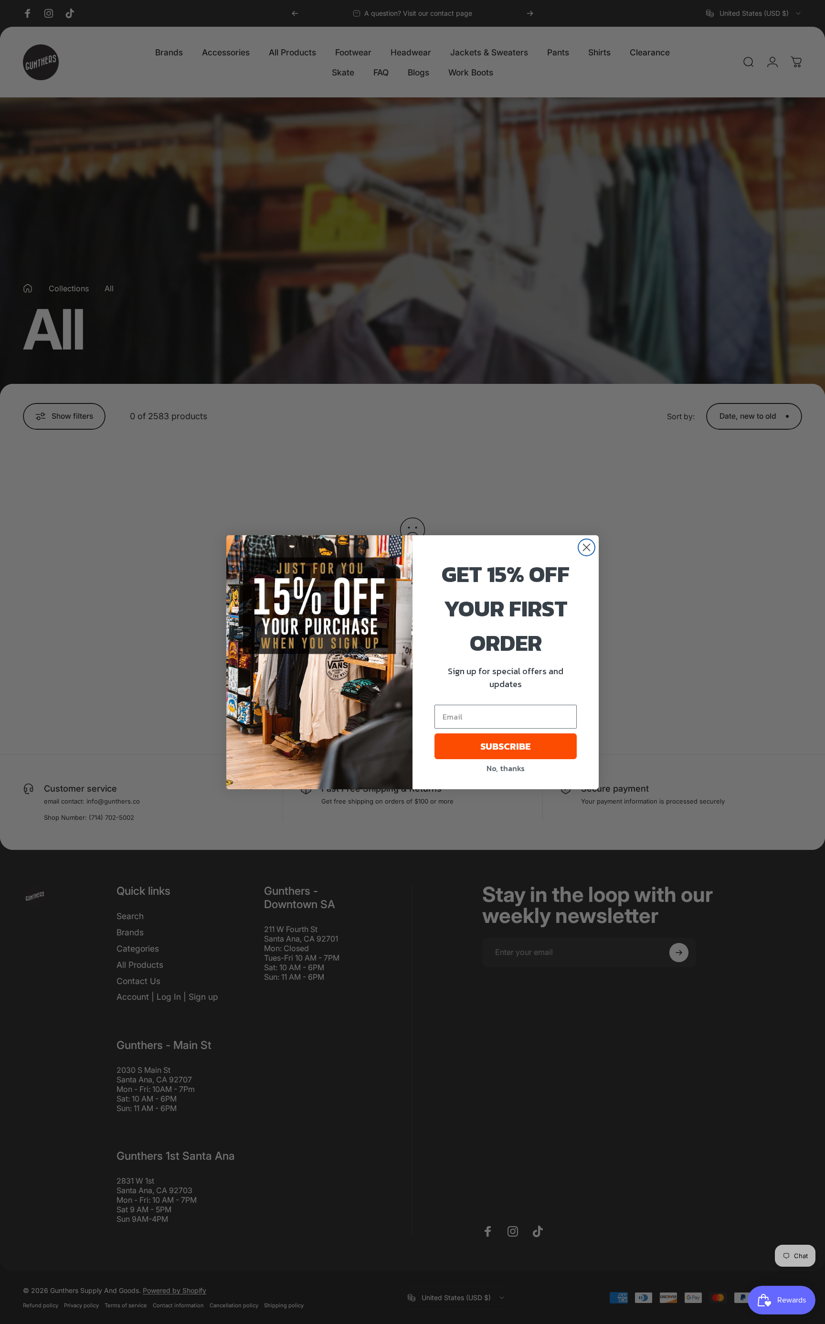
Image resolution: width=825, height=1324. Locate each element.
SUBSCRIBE (505, 746)
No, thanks (506, 768)
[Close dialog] (586, 547)
